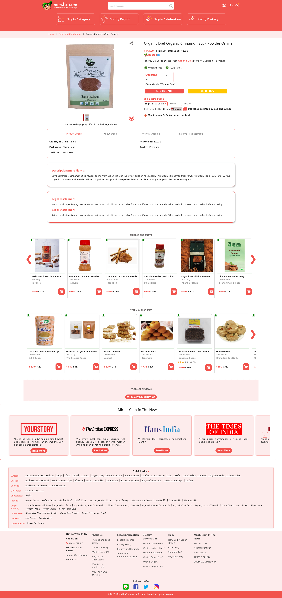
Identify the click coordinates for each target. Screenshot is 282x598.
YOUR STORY (200, 543)
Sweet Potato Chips (173, 480)
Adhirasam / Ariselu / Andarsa (39, 475)
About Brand (110, 133)
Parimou (36, 282)
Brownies (42, 485)
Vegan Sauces (49, 508)
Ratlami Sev (112, 480)
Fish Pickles (81, 500)
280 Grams (149, 279)
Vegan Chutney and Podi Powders (89, 505)
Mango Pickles (32, 500)
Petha (178, 475)
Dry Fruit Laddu (217, 475)
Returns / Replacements (191, 133)
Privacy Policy (124, 544)
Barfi (59, 475)
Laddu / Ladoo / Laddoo (153, 475)
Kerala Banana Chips (62, 480)
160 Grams (74, 279)
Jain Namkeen (45, 518)
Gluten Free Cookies (69, 513)
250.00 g (36, 279)
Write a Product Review (141, 396)
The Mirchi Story (100, 547)
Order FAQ (173, 547)
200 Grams (112, 279)
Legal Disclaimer (125, 539)
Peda (169, 475)
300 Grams (147, 354)
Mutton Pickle (190, 500)
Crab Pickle (160, 500)
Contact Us (72, 559)
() (155, 67)
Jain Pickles (30, 518)
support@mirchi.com (77, 555)
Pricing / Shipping (151, 133)
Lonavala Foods (187, 358)
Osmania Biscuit (58, 485)
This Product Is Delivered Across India (169, 115)
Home (51, 34)
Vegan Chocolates (62, 505)
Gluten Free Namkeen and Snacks (41, 513)
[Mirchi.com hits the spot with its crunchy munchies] (224, 424)
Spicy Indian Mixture (151, 480)
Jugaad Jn (112, 282)
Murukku (99, 480)
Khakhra (79, 480)
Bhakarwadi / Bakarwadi (37, 480)
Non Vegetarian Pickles (101, 500)
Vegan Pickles (33, 508)
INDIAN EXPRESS (202, 548)
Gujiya (95, 475)
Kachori (189, 480)
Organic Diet (185, 60)
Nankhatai (30, 485)
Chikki (67, 475)
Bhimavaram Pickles (142, 500)
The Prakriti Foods (76, 358)
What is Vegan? (150, 561)
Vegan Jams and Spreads (207, 505)
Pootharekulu (189, 475)
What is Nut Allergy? (153, 552)
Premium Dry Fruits (34, 490)
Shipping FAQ (175, 552)
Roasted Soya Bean (130, 480)
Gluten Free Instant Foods (94, 513)
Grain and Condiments (70, 34)
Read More (38, 450)
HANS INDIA (200, 552)
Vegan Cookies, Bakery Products (123, 505)
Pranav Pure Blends (229, 282)
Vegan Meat (256, 505)
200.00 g (71, 354)
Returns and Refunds (128, 549)
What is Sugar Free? (153, 557)
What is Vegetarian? (153, 566)
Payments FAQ (175, 556)
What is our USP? (100, 552)
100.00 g (186, 279)
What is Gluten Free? (153, 543)
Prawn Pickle (175, 500)
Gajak (76, 475)
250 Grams (109, 354)
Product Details (74, 133)
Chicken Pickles (66, 500)
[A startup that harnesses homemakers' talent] (162, 424)
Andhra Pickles (49, 500)
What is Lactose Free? (153, 548)
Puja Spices (150, 282)
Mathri (89, 480)
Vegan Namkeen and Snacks (234, 505)
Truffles (28, 495)
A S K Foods (35, 358)
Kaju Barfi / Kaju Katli (111, 475)
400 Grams (222, 354)
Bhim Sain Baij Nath (227, 358)
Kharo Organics (190, 282)
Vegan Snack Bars (67, 508)
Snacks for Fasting (35, 523)
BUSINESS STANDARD (205, 561)
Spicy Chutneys (122, 500)
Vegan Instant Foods (182, 505)
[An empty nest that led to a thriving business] (100, 424)
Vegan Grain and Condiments (156, 505)
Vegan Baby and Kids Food (38, 505)
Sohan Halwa (234, 475)
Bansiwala (146, 358)
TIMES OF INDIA (202, 557)
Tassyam (73, 282)
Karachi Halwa (132, 475)
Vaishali (108, 358)
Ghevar (85, 475)
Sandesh (203, 475)
